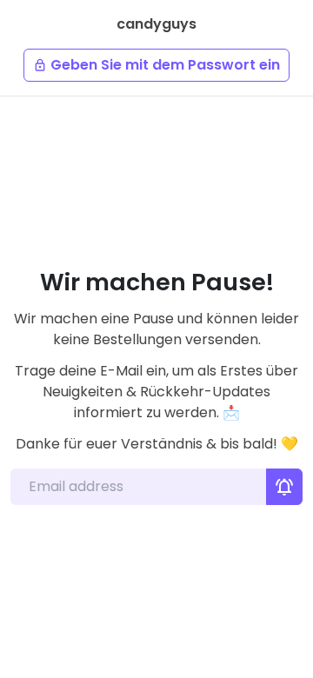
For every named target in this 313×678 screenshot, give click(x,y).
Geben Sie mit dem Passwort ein (156, 65)
